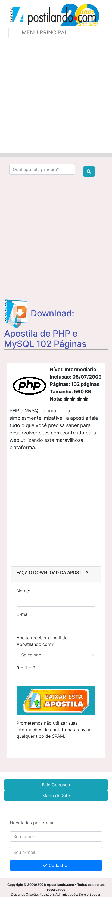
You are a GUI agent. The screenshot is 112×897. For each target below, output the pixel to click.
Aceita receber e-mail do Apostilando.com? (42, 641)
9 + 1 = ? (26, 667)
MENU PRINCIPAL (44, 32)
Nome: (23, 590)
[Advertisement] (56, 94)
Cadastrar (58, 865)
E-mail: (24, 614)
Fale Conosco (56, 784)
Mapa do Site (56, 795)
